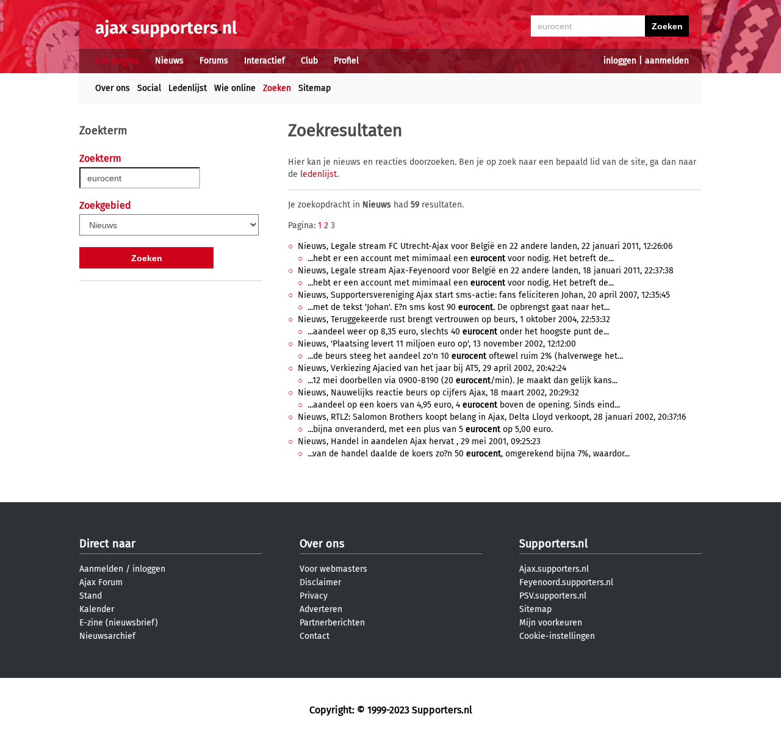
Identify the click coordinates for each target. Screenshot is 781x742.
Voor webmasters (333, 569)
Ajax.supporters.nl (554, 569)
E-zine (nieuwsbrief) (118, 623)
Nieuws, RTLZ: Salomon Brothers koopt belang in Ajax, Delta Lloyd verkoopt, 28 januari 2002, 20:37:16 (492, 417)
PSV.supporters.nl (552, 596)
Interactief (264, 61)
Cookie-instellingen (557, 636)
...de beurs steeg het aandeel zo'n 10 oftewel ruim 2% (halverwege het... (465, 356)
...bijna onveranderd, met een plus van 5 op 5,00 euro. (430, 429)
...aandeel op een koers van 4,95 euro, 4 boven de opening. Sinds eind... (464, 405)
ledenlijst (318, 174)
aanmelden (667, 61)
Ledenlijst (187, 88)
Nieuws (169, 61)
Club (309, 61)
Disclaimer (320, 582)
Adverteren (321, 609)
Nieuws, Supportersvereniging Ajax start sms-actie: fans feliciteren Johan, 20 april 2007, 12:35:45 (484, 295)
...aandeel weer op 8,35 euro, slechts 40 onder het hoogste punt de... (458, 331)
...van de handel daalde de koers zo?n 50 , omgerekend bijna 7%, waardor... (469, 453)
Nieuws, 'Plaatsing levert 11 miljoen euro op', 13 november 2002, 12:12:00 (437, 344)
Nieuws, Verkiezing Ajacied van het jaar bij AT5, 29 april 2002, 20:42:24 (432, 368)
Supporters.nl (553, 543)
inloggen (619, 61)
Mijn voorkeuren (550, 623)
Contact (314, 636)
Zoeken (277, 88)
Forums (214, 61)
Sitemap (314, 88)
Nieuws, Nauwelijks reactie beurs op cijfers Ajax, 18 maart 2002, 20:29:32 (438, 392)
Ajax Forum (101, 582)
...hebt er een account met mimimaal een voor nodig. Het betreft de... (461, 258)
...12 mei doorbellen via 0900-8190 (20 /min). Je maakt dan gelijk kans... (462, 380)
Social (149, 88)
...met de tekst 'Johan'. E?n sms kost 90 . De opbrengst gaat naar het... (459, 307)
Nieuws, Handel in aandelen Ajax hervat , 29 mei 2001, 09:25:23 (419, 441)
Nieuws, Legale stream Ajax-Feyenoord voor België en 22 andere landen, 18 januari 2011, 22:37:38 (486, 270)
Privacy (314, 596)
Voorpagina (117, 61)
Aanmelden (101, 569)
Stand (90, 596)
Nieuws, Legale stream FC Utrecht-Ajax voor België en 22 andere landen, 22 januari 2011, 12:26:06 (485, 246)
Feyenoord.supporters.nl (566, 582)
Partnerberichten (332, 623)
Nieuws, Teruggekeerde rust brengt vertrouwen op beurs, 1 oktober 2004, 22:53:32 (454, 319)
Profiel (346, 61)
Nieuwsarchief (107, 636)
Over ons (112, 88)
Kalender (96, 609)
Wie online (235, 88)
